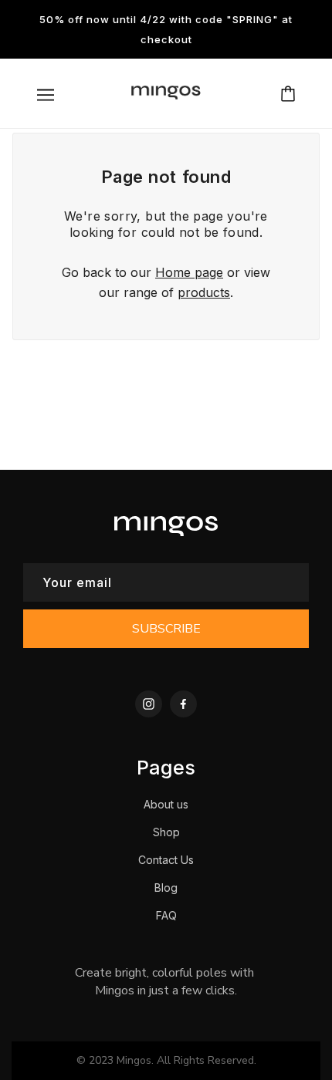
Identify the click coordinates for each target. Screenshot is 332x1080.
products (204, 292)
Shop (166, 832)
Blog (166, 887)
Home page (189, 272)
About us (166, 804)
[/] (166, 98)
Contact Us (166, 859)
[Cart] (288, 94)
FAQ (166, 915)
